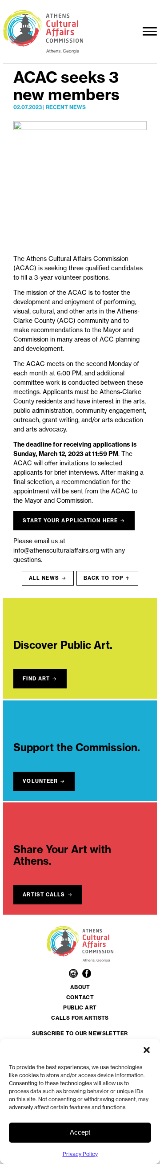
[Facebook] (86, 974)
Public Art (80, 1007)
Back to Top (104, 578)
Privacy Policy (80, 1154)
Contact (80, 997)
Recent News (66, 107)
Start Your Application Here (70, 520)
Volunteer (40, 781)
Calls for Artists (80, 1018)
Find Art (36, 679)
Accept (80, 1132)
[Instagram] (74, 974)
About (80, 987)
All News (44, 578)
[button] (146, 1050)
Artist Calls (44, 894)
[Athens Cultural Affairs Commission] (69, 31)
